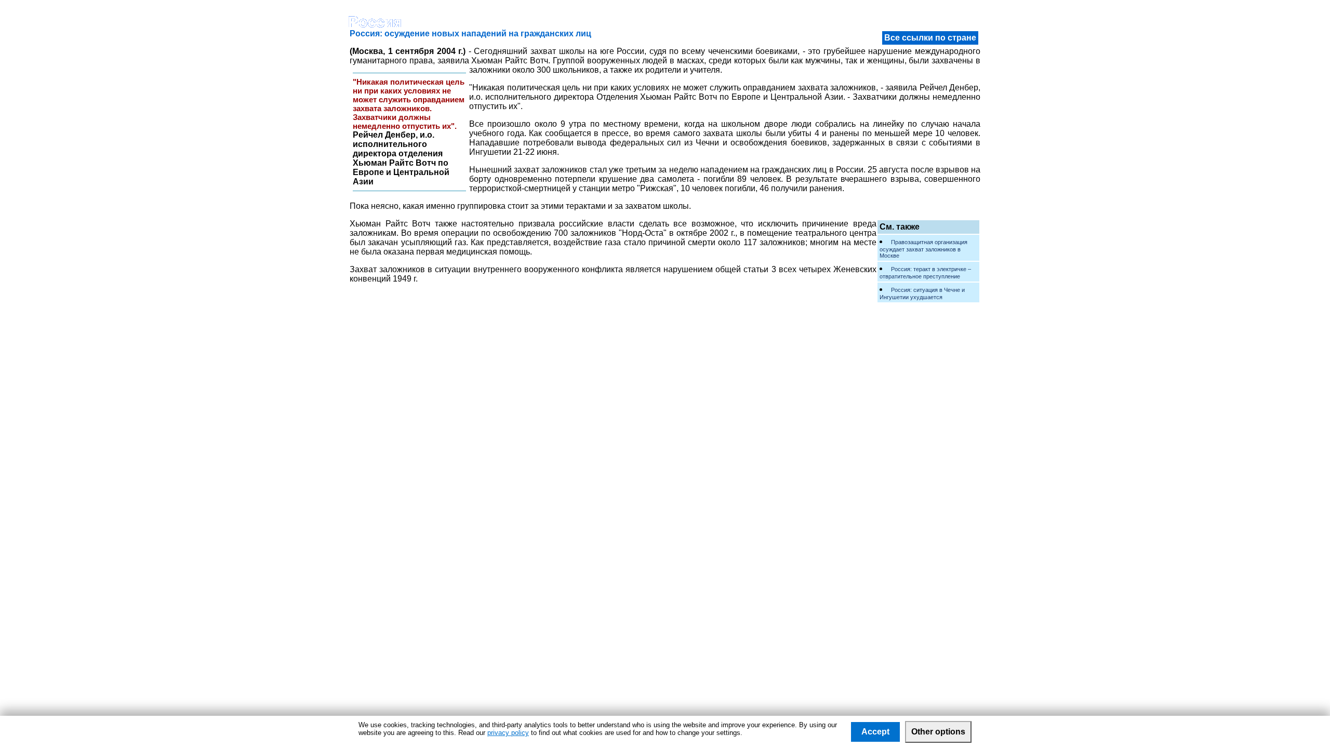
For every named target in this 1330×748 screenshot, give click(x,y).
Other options (938, 731)
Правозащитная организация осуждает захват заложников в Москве (923, 249)
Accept (875, 731)
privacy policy (508, 733)
